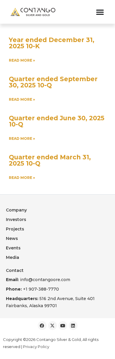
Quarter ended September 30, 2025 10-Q (53, 82)
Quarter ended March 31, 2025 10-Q (50, 160)
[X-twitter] (52, 325)
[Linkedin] (73, 325)
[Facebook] (42, 325)
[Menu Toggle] (100, 12)
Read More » (22, 60)
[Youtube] (62, 325)
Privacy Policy (36, 346)
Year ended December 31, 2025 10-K (51, 43)
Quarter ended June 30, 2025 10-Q (56, 121)
